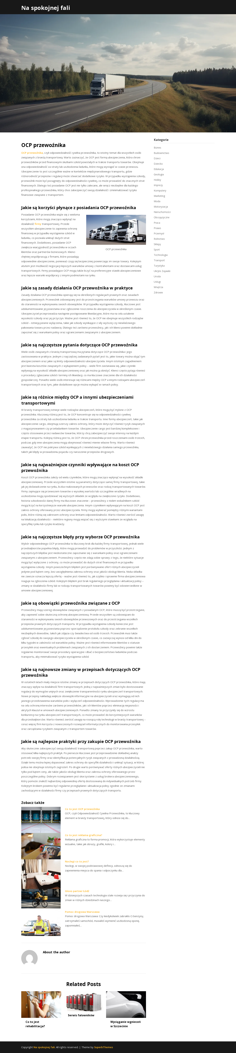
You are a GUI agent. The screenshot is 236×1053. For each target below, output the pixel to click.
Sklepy (157, 244)
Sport (157, 249)
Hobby (157, 179)
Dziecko (158, 163)
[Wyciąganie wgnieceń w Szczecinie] (126, 1003)
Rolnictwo (159, 238)
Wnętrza (158, 287)
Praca (157, 222)
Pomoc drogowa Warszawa (82, 911)
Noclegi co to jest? (77, 861)
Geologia (159, 174)
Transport (159, 260)
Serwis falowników (81, 1015)
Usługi (157, 281)
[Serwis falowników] (83, 1000)
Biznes (157, 147)
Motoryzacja (161, 206)
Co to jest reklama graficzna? (83, 835)
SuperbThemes (103, 1047)
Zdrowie (158, 292)
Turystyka (159, 265)
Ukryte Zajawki (162, 271)
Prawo (157, 228)
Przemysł (159, 233)
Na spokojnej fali (45, 8)
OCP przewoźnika (32, 152)
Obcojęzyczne (161, 217)
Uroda (157, 276)
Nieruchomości (162, 212)
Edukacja (159, 169)
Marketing (159, 196)
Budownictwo (161, 153)
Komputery (160, 190)
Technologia (161, 255)
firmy (38, 224)
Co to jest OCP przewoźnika (82, 809)
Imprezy (158, 185)
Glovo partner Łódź (77, 891)
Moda (157, 201)
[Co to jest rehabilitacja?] (41, 1003)
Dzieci (157, 158)
